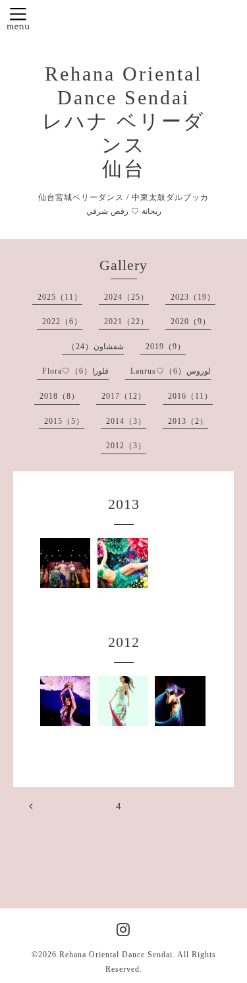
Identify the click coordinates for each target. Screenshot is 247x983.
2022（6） (62, 321)
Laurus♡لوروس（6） (170, 371)
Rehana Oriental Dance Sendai (116, 954)
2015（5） (64, 421)
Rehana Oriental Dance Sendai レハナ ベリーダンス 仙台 (124, 121)
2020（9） (191, 321)
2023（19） (193, 297)
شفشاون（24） (95, 346)
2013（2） (188, 421)
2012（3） (126, 445)
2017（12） (123, 396)
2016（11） (190, 396)
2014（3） (126, 421)
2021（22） (126, 321)
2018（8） (60, 396)
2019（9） (166, 346)
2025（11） (60, 297)
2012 (124, 642)
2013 (124, 504)
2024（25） (126, 297)
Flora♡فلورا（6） (75, 371)
